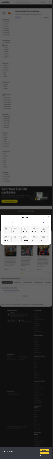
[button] (44, 456)
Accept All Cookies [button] (44, 450)
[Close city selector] (49, 217)
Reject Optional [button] (44, 453)
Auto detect (45, 222)
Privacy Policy (10, 451)
